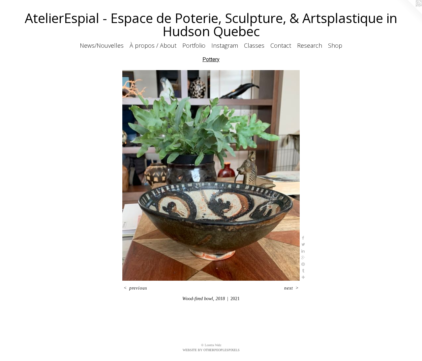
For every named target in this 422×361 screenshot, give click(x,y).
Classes (254, 45)
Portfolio (193, 45)
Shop (335, 45)
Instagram (224, 45)
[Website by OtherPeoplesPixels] (409, 13)
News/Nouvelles (102, 45)
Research (309, 45)
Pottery (211, 59)
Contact (280, 45)
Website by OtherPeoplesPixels (211, 350)
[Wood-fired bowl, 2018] (211, 175)
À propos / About (153, 45)
